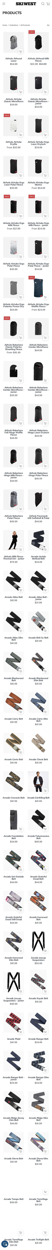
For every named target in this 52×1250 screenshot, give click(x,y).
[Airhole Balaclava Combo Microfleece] (38, 328)
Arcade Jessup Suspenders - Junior (13, 999)
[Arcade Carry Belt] (14, 702)
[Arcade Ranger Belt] (38, 1022)
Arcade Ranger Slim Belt (38, 1078)
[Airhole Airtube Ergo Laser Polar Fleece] (14, 166)
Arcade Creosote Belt (13, 798)
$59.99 (38, 963)
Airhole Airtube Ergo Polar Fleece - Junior (38, 265)
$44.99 (38, 350)
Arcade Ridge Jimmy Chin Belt (13, 1119)
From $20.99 (13, 147)
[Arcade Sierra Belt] (14, 1142)
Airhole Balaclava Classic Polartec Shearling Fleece (14, 347)
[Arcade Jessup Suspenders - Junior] (14, 982)
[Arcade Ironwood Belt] (38, 901)
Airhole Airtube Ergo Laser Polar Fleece (13, 183)
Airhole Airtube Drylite (13, 143)
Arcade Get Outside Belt (14, 878)
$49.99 (38, 479)
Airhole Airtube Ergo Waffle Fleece (38, 305)
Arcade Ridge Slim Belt (38, 1119)
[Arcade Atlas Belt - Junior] (38, 581)
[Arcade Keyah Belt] (38, 982)
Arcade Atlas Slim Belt (13, 639)
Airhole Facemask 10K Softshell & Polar (38, 517)
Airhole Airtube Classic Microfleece (13, 100)
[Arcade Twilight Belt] (38, 1223)
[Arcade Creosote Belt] (14, 781)
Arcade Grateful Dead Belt (38, 878)
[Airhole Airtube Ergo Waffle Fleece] (38, 288)
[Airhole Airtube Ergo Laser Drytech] (38, 125)
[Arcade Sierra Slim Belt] (38, 1142)
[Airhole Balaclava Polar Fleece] (14, 499)
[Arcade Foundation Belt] (14, 820)
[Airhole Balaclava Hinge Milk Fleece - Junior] (14, 457)
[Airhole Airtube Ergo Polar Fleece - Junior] (38, 247)
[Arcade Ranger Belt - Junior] (14, 1061)
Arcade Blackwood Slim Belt (38, 679)
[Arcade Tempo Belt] (14, 1182)
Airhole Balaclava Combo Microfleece (38, 346)
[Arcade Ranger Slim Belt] (38, 1061)
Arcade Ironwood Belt (38, 918)
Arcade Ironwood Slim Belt (14, 959)
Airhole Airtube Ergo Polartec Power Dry (13, 305)
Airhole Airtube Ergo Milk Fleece (13, 224)
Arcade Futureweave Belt (38, 837)
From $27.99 (13, 229)
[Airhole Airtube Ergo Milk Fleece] (14, 206)
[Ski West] (26, 3)
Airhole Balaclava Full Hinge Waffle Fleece (14, 432)
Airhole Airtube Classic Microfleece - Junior (38, 101)
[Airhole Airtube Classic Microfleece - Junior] (38, 83)
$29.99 (13, 1083)
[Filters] (48, 25)
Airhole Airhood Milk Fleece (38, 59)
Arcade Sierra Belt (13, 1158)
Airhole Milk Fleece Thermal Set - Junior (13, 557)
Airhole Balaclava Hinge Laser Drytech (38, 431)
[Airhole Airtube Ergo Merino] (38, 166)
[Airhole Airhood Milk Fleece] (38, 42)
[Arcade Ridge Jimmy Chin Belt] (14, 1101)
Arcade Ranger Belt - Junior (13, 1078)
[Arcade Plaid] (14, 1022)
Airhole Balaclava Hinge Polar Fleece (38, 474)
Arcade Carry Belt (13, 719)
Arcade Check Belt (38, 759)
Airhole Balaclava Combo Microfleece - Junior (13, 389)
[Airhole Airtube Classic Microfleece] (14, 83)
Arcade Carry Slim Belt (38, 720)
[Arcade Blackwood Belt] (14, 662)
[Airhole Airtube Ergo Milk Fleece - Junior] (38, 206)
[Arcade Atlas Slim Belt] (14, 621)
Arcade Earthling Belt (38, 798)
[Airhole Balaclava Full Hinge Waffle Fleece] (14, 414)
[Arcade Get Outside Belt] (14, 860)
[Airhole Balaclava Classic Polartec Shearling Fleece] (14, 328)
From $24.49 (38, 229)
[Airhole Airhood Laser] (14, 42)
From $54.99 (38, 188)
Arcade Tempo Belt (13, 1199)
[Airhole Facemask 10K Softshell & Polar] (38, 499)
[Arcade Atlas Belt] (14, 581)
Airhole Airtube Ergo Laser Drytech (38, 143)
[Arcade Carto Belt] (14, 743)
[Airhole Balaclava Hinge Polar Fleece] (38, 457)
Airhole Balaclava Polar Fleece (14, 517)
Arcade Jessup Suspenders (38, 959)
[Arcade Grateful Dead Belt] (38, 860)
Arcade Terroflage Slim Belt (13, 1240)
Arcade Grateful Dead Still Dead (13, 918)
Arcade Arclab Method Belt (38, 557)
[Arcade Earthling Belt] (38, 781)
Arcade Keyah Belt (38, 998)
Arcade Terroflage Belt (38, 1200)
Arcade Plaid (13, 1039)
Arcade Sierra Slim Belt (38, 1159)
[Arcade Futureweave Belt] (38, 820)
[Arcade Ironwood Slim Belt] (14, 941)
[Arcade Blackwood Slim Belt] (38, 662)
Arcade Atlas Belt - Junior (38, 598)
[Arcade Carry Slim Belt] (38, 702)
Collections (14, 25)
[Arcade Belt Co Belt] (38, 621)
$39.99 (13, 188)
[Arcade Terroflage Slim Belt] (14, 1223)
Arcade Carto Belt (13, 759)
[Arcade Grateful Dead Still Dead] (14, 901)
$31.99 (38, 603)
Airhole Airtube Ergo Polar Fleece (13, 265)
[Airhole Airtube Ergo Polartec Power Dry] (14, 288)
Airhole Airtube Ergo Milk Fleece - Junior (38, 224)
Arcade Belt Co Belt (38, 638)
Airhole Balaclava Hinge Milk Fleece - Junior (13, 475)
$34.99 (13, 105)
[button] (42, 4)
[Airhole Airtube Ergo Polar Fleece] (14, 247)
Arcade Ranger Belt (38, 1039)
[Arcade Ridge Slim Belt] (38, 1101)
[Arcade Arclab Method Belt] (38, 540)
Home (5, 25)
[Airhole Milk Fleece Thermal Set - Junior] (14, 540)
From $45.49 (13, 352)
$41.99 (13, 600)
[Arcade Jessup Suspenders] (38, 941)
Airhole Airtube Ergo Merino (38, 183)
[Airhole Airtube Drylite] (14, 125)
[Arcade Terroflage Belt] (38, 1182)
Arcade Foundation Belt (14, 837)
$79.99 (13, 562)
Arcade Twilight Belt (38, 1239)
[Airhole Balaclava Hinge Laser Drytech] (38, 414)
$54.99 (13, 64)
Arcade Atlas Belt (14, 597)
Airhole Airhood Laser (13, 59)
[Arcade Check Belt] (38, 743)
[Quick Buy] (20, 51)
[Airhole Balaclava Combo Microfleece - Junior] (14, 371)
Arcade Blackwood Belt (13, 679)
